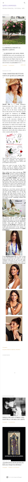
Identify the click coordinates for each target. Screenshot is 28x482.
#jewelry (13, 349)
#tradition (18, 349)
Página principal (8, 8)
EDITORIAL (18, 8)
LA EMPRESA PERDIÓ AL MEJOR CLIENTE (11, 49)
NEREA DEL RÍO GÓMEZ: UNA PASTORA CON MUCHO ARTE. (13, 418)
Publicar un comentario (13, 467)
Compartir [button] (4, 65)
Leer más (23, 65)
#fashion (9, 349)
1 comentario (11, 65)
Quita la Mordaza (9, 5)
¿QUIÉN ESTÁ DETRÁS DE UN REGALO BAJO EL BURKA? (13, 464)
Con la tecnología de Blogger (15, 477)
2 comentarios (11, 422)
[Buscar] (25, 2)
